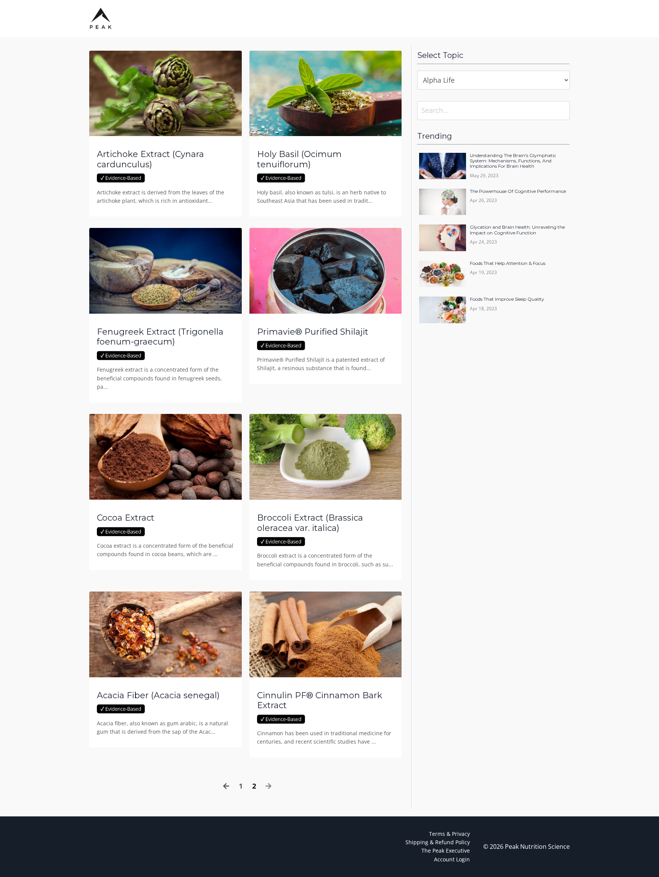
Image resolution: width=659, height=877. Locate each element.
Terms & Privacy (449, 833)
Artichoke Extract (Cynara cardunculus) (150, 159)
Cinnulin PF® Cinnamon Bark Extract (319, 700)
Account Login (452, 859)
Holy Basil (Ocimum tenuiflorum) (299, 159)
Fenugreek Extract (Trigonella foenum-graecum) (160, 337)
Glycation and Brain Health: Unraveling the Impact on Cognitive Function (517, 229)
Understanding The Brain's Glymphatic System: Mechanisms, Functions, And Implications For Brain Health (513, 161)
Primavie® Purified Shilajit (312, 332)
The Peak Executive (445, 850)
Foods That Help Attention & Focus (507, 263)
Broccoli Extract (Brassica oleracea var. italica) (310, 523)
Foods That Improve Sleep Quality (507, 299)
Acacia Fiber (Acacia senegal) (158, 696)
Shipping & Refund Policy (437, 842)
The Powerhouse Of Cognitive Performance (518, 191)
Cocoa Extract (125, 518)
